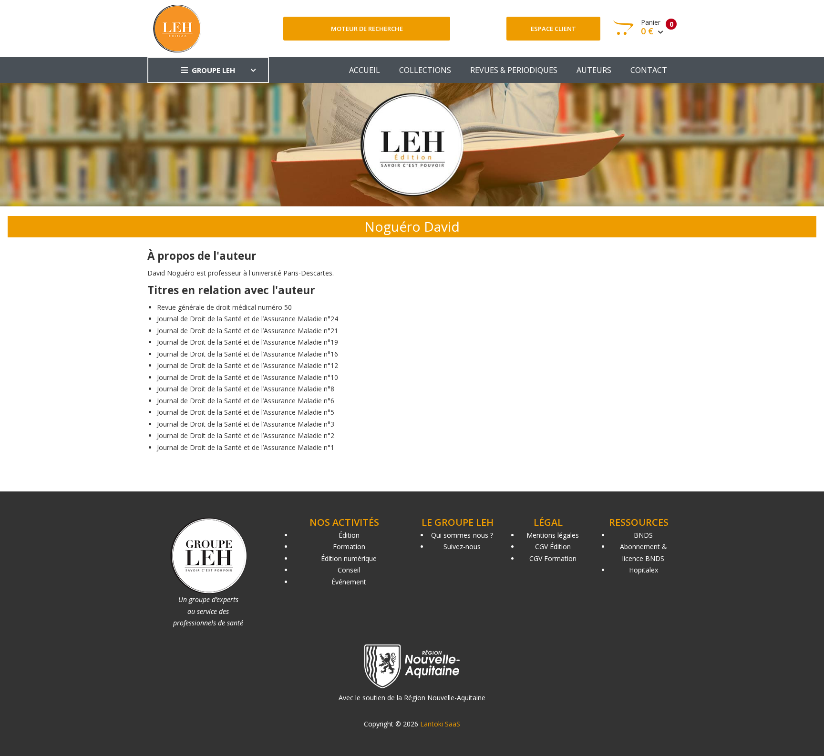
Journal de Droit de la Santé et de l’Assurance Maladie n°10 (247, 377)
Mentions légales (552, 535)
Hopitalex (643, 569)
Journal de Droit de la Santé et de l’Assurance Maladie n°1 (245, 447)
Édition (349, 535)
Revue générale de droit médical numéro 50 (224, 307)
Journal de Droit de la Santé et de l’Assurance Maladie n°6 (245, 400)
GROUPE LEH (213, 70)
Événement (348, 581)
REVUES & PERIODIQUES (513, 70)
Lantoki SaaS (440, 723)
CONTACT (648, 70)
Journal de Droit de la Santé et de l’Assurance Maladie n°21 (247, 330)
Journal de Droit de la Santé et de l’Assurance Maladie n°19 (247, 342)
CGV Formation (553, 558)
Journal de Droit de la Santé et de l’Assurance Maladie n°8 (245, 388)
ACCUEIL (364, 70)
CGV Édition (553, 546)
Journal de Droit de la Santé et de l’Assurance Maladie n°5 (245, 412)
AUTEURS (594, 70)
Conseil (349, 569)
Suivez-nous (462, 546)
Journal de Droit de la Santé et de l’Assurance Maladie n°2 (245, 435)
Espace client (553, 28)
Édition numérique (349, 558)
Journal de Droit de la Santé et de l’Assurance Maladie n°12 (247, 365)
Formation (349, 546)
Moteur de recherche (367, 28)
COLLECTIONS (425, 70)
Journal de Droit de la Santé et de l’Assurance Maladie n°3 (245, 424)
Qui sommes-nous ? (462, 535)
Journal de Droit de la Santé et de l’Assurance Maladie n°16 (247, 353)
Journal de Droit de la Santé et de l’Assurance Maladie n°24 (247, 318)
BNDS (643, 535)
